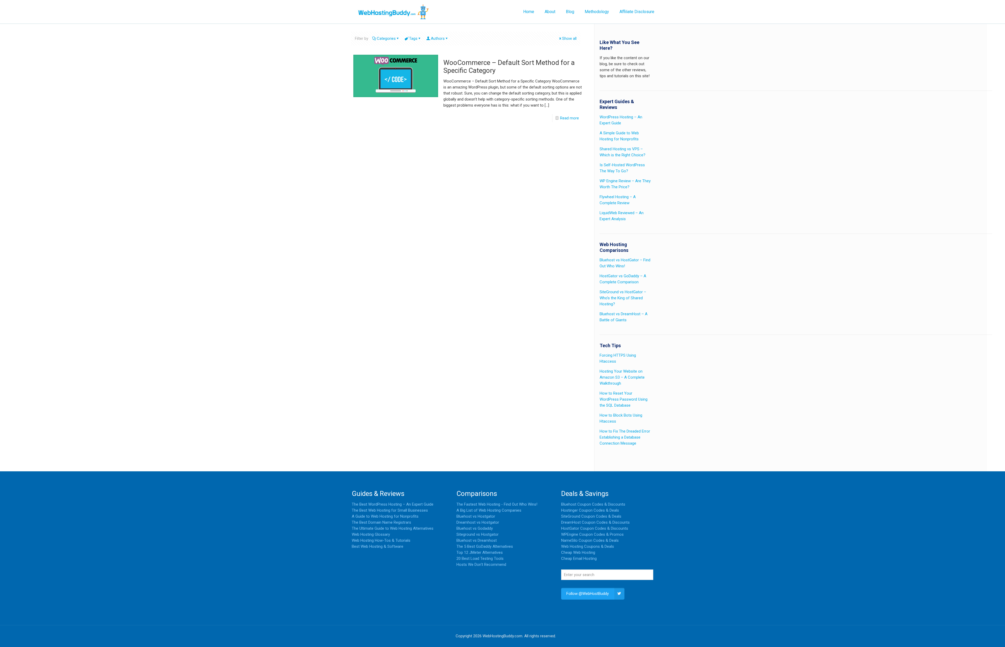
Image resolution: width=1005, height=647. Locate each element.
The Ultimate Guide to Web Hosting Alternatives (392, 528)
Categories (386, 38)
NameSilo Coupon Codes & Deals (590, 540)
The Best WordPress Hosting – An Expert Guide (392, 504)
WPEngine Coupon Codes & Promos (592, 534)
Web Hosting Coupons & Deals (587, 546)
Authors (438, 38)
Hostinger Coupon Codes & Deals (590, 510)
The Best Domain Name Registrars (381, 522)
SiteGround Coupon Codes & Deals (591, 516)
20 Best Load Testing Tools (480, 558)
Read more (569, 118)
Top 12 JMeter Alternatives (479, 552)
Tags (413, 38)
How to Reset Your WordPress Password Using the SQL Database (623, 399)
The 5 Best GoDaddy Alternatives (484, 546)
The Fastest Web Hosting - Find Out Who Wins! (496, 504)
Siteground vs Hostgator (477, 534)
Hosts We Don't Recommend (481, 564)
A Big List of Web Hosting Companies (488, 510)
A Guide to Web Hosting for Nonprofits (385, 516)
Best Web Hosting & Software (377, 546)
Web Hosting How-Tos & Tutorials (381, 540)
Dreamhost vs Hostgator (477, 522)
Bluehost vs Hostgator (475, 516)
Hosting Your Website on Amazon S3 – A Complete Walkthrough (622, 377)
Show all (569, 38)
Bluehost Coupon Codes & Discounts (593, 504)
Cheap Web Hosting (578, 552)
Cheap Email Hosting (579, 558)
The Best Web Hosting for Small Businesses (390, 510)
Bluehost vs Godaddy (474, 528)
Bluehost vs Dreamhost (476, 540)
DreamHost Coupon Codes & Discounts (595, 522)
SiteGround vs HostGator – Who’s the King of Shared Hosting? (623, 298)
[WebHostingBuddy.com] (393, 12)
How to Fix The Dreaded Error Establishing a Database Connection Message (625, 437)
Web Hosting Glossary (371, 534)
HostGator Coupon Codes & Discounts (594, 528)
